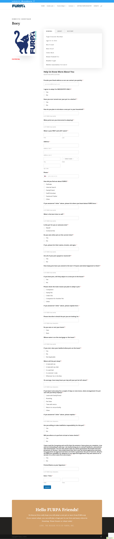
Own (47, 330)
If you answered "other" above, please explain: (60, 414)
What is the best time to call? (54, 214)
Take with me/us (51, 404)
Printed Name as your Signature (55, 465)
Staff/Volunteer (51, 193)
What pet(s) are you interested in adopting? (59, 120)
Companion (49, 290)
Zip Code (46, 168)
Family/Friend (50, 190)
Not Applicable (50, 357)
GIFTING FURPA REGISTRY (84, 6)
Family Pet (49, 293)
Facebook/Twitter (51, 196)
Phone (46, 172)
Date (45, 482)
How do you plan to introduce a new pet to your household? (64, 109)
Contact (71, 6)
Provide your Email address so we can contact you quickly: (63, 80)
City (45, 162)
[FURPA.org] (25, 55)
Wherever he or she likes (54, 376)
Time (63, 482)
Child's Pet (49, 296)
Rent (47, 333)
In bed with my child (52, 367)
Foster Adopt (61, 6)
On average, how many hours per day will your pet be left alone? (66, 380)
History (70, 31)
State (63, 162)
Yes (47, 92)
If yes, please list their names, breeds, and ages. (60, 245)
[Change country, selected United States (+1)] (45, 176)
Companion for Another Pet (55, 298)
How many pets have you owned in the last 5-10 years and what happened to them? (72, 266)
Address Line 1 (48, 148)
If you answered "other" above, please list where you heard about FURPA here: (70, 203)
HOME (43, 6)
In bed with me (50, 364)
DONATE (96, 6)
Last (63, 137)
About (60, 31)
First (45, 137)
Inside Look (50, 6)
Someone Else (50, 231)
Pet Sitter (49, 401)
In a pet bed (50, 370)
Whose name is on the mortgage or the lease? (60, 337)
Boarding (49, 398)
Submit (47, 487)
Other (48, 199)
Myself (48, 228)
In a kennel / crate (51, 373)
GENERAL (49, 31)
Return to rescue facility (53, 407)
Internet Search (51, 187)
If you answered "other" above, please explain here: (62, 306)
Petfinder (49, 184)
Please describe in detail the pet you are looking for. (62, 316)
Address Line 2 (48, 155)
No (47, 95)
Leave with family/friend (53, 395)
